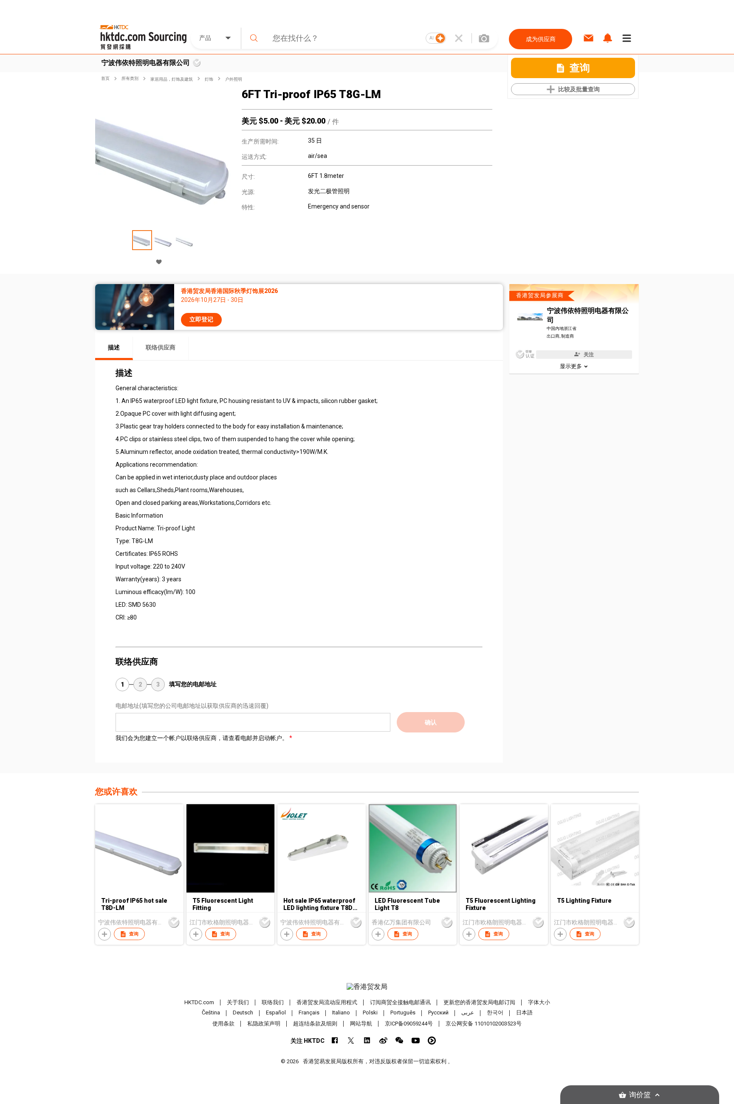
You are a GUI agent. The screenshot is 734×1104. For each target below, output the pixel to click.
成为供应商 (541, 39)
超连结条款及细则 (315, 1023)
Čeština (211, 1013)
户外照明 (233, 79)
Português (402, 1013)
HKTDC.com (199, 1002)
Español (276, 1013)
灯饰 (209, 79)
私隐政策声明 (263, 1023)
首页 (105, 78)
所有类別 (129, 78)
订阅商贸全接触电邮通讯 (400, 1002)
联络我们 (273, 1002)
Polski (370, 1013)
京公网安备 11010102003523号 (484, 1023)
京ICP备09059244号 (409, 1023)
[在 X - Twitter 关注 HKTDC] (351, 1040)
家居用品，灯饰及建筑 (171, 79)
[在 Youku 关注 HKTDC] (432, 1040)
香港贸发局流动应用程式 (326, 1002)
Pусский (438, 1013)
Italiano (341, 1013)
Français (309, 1013)
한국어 (495, 1013)
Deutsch (243, 1013)
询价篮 (640, 1095)
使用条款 (223, 1023)
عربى (467, 1013)
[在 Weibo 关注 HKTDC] (383, 1040)
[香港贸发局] (367, 987)
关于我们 (238, 1002)
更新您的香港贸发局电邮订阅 (479, 1002)
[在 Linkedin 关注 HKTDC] (367, 1040)
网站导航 (361, 1023)
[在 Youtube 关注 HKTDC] (416, 1040)
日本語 (524, 1013)
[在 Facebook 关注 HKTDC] (335, 1040)
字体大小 (539, 1002)
